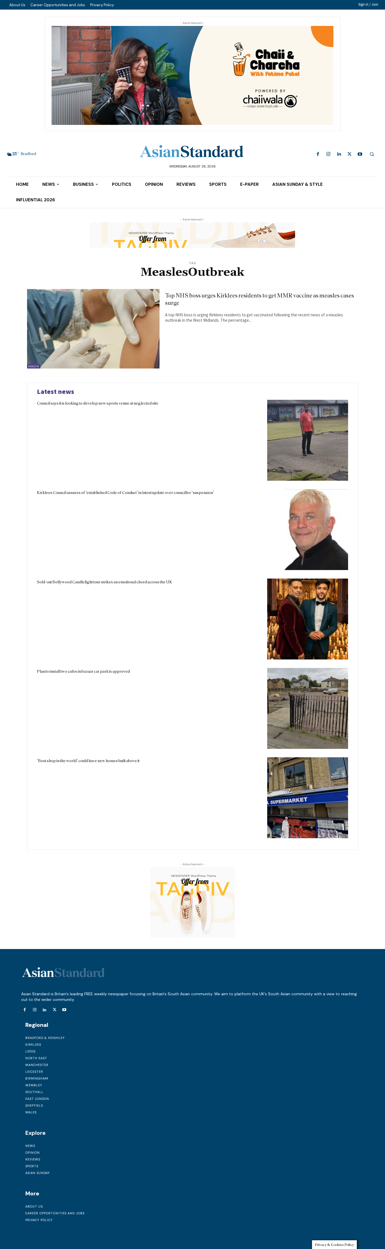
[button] (371, 153)
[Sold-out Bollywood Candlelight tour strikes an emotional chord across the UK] (307, 619)
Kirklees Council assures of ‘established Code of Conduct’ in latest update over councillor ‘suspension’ (125, 492)
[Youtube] (360, 154)
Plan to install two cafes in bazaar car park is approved (83, 671)
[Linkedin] (339, 154)
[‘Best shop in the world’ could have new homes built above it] (307, 797)
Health (33, 366)
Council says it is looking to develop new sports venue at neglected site (97, 403)
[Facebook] (318, 154)
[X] (349, 154)
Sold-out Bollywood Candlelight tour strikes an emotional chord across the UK (104, 582)
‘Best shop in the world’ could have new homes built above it (88, 760)
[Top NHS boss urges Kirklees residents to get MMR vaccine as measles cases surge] (93, 328)
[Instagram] (328, 154)
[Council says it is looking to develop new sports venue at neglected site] (307, 440)
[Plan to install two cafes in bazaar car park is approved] (307, 708)
